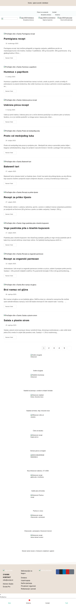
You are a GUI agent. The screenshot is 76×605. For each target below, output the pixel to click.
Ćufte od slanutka (38, 430)
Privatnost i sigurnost (28, 586)
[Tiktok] (71, 571)
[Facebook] (58, 571)
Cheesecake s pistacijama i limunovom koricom (38, 531)
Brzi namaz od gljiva (16, 289)
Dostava (24, 578)
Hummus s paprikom (16, 72)
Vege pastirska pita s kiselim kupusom (26, 228)
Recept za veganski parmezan (21, 258)
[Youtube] (68, 571)
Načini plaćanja (26, 583)
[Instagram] (61, 571)
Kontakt (54, 12)
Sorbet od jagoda (38, 370)
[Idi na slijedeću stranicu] (69, 348)
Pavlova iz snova (38, 511)
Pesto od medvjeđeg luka (19, 135)
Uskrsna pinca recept (16, 105)
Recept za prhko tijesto (17, 197)
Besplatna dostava (46, 15)
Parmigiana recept (14, 38)
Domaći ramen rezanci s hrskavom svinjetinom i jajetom (38, 551)
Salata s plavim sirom (16, 320)
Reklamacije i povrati (28, 589)
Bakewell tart (11, 166)
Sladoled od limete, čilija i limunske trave (38, 410)
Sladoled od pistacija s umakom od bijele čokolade (38, 390)
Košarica (57, 15)
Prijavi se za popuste (42, 12)
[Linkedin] (65, 571)
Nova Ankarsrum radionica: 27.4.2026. (38, 471)
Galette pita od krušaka (38, 491)
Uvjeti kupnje (25, 580)
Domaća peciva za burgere (38, 451)
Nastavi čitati (10, 57)
